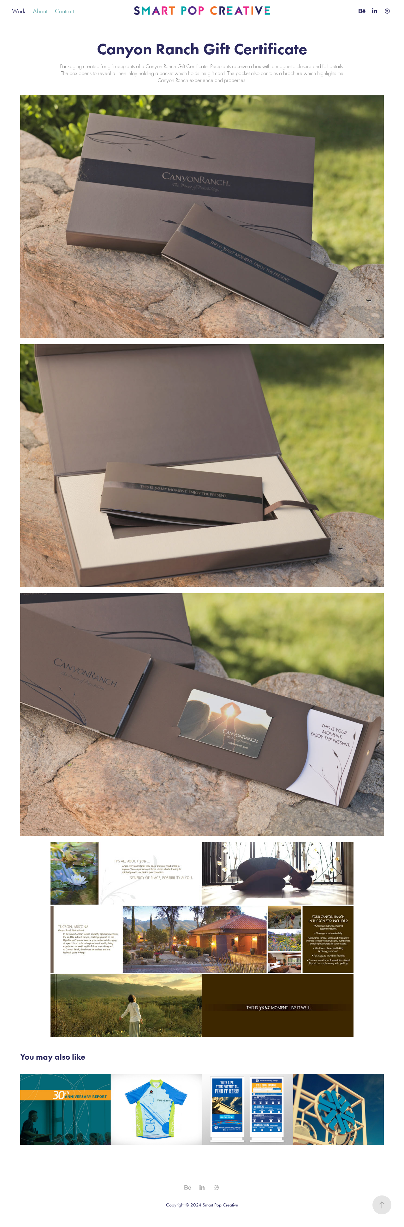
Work (18, 11)
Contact (64, 11)
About (40, 11)
